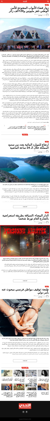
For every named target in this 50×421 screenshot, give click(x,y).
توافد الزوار (29, 122)
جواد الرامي (40, 15)
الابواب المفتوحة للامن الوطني (37, 122)
